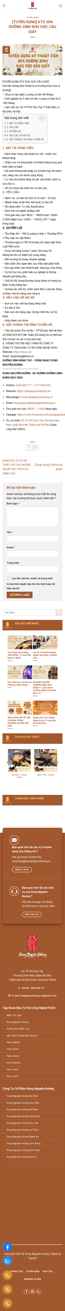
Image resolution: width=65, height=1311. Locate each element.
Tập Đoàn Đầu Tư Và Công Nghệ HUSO (29, 1008)
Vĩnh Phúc (34, 1116)
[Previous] (8, 769)
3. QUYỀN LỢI (14, 131)
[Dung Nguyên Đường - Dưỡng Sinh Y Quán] (32, 6)
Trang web (13, 562)
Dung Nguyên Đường (18, 1022)
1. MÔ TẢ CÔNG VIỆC (18, 123)
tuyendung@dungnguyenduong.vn (31, 861)
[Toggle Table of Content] (40, 118)
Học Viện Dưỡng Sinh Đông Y (22, 1035)
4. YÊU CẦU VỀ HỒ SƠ (18, 135)
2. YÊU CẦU (13, 127)
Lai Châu (34, 1130)
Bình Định (34, 1150)
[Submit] (59, 612)
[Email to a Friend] (36, 447)
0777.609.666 (42, 385)
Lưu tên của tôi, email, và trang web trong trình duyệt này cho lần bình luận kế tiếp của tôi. (31, 583)
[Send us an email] (32, 1291)
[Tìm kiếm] (3, 6)
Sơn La (33, 1157)
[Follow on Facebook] (26, 1291)
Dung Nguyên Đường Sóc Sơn (23, 1123)
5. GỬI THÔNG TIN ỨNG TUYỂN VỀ (25, 139)
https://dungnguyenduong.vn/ (34, 391)
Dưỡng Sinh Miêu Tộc (18, 1028)
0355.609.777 (24, 385)
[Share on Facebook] (29, 447)
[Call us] (38, 1291)
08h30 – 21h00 (36, 408)
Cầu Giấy (34, 1102)
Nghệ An (34, 1136)
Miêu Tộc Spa (14, 1015)
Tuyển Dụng (32, 18)
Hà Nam (33, 1109)
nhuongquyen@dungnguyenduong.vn (35, 403)
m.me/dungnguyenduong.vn (36, 397)
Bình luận (13, 503)
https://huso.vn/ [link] (23, 351)
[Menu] (60, 6)
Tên (10, 532)
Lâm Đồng (34, 1143)
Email (11, 547)
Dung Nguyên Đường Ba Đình (22, 1096)
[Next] (57, 769)
